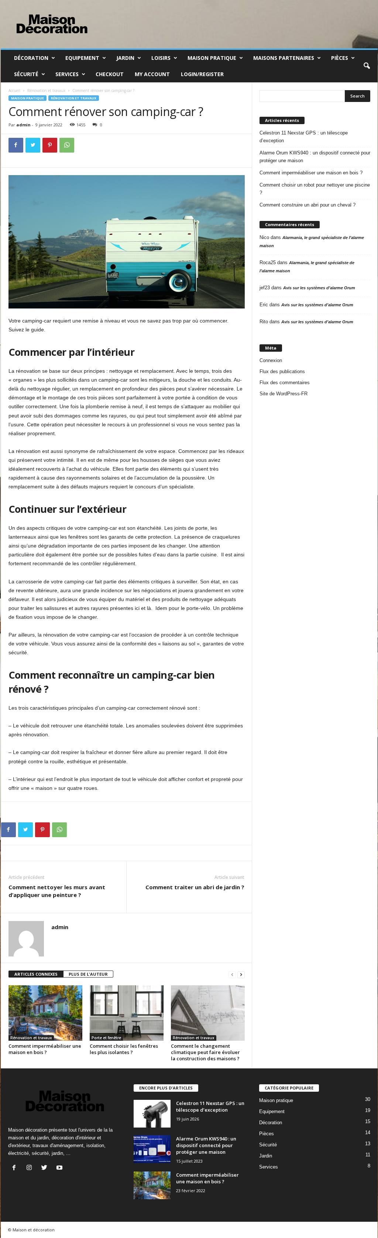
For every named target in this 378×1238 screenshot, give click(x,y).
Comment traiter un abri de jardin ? (194, 887)
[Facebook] (15, 145)
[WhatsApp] (66, 145)
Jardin (125, 57)
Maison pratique (212, 57)
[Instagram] (30, 1168)
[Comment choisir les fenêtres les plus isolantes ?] (127, 1013)
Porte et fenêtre (106, 1037)
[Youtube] (60, 1168)
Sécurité (26, 74)
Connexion (271, 360)
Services (67, 74)
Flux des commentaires (285, 382)
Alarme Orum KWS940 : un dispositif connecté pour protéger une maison (315, 156)
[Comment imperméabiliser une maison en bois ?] (45, 1013)
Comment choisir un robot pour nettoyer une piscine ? (315, 188)
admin (23, 124)
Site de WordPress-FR (283, 393)
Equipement (82, 57)
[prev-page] (232, 974)
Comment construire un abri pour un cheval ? (307, 205)
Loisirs (161, 57)
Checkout (110, 74)
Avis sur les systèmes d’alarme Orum (319, 288)
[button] (366, 66)
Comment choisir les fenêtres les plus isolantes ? (124, 1049)
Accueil (14, 90)
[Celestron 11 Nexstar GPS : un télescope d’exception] (152, 1114)
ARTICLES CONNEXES (36, 974)
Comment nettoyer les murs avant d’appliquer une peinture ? (56, 890)
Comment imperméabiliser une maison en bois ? (44, 1049)
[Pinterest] (49, 145)
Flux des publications (282, 371)
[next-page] (241, 974)
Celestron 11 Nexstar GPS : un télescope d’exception (304, 136)
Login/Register (202, 74)
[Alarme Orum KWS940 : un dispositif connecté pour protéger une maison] (152, 1149)
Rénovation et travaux (46, 90)
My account (152, 74)
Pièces (339, 57)
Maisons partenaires (283, 57)
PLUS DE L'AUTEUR (88, 974)
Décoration (31, 57)
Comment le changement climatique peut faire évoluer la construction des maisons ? (205, 1052)
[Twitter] (32, 145)
